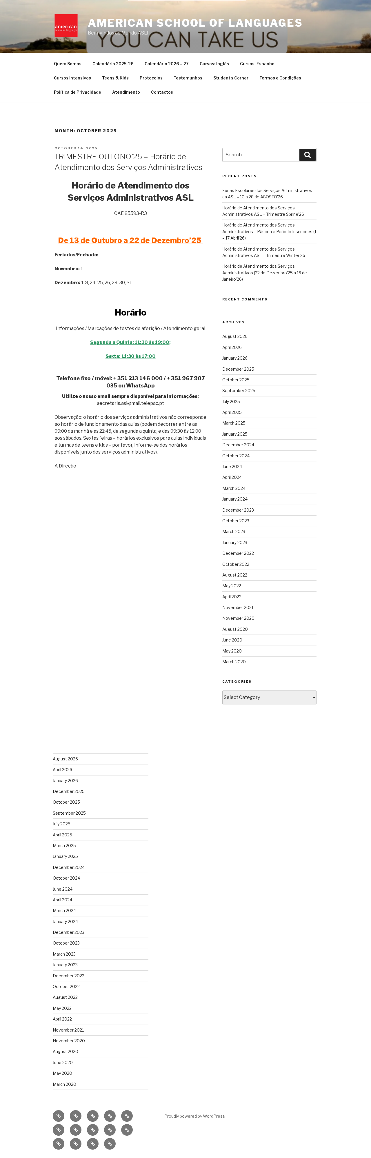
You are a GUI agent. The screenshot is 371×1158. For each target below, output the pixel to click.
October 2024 (236, 455)
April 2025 (232, 412)
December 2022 (238, 553)
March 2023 (233, 531)
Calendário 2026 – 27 (167, 63)
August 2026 (235, 336)
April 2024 (232, 477)
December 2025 (238, 369)
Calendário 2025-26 (113, 63)
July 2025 (231, 401)
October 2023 (235, 520)
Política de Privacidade (77, 92)
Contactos (162, 92)
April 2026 (232, 347)
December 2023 (238, 510)
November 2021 (237, 607)
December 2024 (238, 444)
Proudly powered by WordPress (194, 1116)
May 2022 (231, 585)
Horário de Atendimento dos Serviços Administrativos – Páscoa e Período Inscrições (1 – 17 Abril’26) (269, 231)
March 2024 (233, 488)
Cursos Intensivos (72, 77)
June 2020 (232, 639)
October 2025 (236, 379)
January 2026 (235, 358)
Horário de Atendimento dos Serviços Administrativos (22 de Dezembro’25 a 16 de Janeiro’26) (264, 273)
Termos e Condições (280, 77)
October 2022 (235, 564)
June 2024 (232, 466)
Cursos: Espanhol (258, 63)
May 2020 (232, 650)
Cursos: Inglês (214, 63)
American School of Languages (195, 23)
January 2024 (235, 498)
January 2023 (234, 542)
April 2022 (231, 596)
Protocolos (151, 77)
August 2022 (234, 574)
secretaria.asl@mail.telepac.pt (130, 403)
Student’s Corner (230, 77)
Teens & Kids (115, 77)
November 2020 (238, 618)
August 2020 (235, 629)
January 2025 (235, 434)
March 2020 (234, 661)
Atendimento (126, 92)
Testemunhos (188, 77)
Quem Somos (67, 63)
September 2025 (238, 390)
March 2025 (233, 423)
